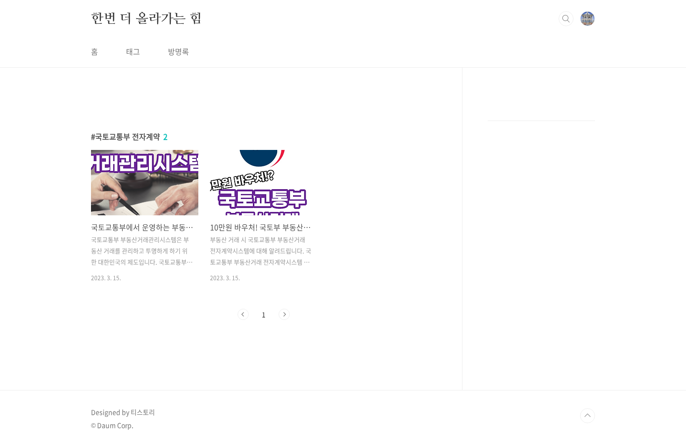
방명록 (178, 51)
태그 (133, 51)
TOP (587, 415)
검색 (566, 19)
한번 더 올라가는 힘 (146, 18)
